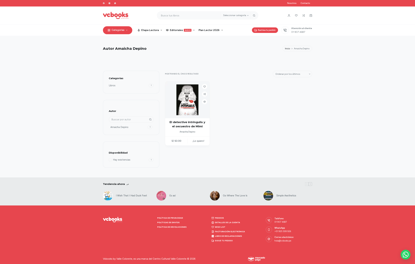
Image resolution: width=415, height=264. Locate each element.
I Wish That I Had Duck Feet (131, 195)
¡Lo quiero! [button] (198, 140)
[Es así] (161, 196)
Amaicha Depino (187, 132)
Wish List (220, 227)
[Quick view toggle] (204, 101)
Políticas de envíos (168, 222)
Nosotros (291, 3)
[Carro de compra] (311, 15)
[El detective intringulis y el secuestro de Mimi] (187, 99)
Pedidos (219, 218)
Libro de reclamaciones (228, 236)
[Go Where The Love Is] (215, 196)
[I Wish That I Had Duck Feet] (108, 196)
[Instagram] (109, 3)
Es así (172, 195)
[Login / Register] (289, 15)
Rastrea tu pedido (267, 30)
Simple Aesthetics (286, 195)
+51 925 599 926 (282, 231)
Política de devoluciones (172, 227)
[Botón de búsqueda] (254, 15)
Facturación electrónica (230, 231)
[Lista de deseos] (296, 15)
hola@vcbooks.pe (282, 241)
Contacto (305, 3)
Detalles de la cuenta (227, 222)
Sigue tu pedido (224, 241)
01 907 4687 (298, 32)
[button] (405, 254)
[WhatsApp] (115, 3)
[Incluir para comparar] (204, 94)
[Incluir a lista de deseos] (204, 86)
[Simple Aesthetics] (268, 196)
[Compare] (303, 15)
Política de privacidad (170, 218)
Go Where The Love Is (235, 195)
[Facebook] (104, 3)
